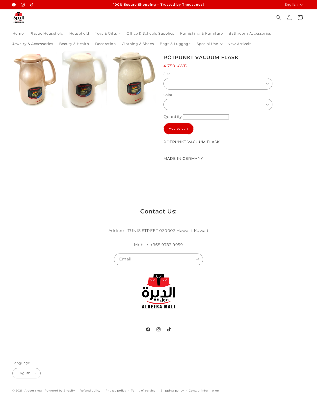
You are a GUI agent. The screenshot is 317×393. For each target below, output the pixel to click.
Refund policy (90, 390)
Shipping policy (172, 390)
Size (167, 74)
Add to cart (178, 128)
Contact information (204, 390)
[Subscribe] (197, 259)
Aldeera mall (34, 390)
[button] (108, 33)
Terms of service (143, 390)
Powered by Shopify (60, 390)
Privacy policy (116, 390)
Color (167, 95)
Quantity (172, 116)
